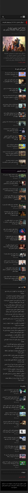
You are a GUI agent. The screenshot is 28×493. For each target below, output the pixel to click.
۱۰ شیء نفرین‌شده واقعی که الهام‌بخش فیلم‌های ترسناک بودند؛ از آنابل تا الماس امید (10, 246)
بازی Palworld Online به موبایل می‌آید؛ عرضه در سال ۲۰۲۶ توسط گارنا (11, 414)
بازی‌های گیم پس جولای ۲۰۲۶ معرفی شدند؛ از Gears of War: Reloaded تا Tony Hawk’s (10, 463)
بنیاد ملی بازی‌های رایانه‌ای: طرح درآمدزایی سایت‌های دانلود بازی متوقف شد (11, 114)
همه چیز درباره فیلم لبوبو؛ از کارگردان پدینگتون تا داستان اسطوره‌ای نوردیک (12, 238)
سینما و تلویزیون (17, 33)
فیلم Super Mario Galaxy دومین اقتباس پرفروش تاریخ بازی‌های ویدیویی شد (11, 278)
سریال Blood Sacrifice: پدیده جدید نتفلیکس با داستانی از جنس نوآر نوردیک (10, 97)
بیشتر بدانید (22, 62)
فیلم (12, 33)
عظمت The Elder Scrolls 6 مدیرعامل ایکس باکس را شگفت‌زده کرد (10, 162)
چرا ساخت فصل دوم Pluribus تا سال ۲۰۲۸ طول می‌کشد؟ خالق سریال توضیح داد (11, 213)
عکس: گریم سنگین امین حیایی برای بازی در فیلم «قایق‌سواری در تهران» (10, 81)
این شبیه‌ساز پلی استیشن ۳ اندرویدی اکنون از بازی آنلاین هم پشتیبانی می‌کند (11, 398)
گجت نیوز (21, 287)
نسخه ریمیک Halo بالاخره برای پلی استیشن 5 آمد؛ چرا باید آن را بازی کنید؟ (11, 423)
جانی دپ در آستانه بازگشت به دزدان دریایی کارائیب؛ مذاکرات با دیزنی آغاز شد (11, 222)
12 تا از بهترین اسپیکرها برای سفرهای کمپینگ (13, 328)
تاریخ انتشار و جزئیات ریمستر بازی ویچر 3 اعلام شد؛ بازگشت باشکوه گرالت (10, 106)
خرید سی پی (22, 477)
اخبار (23, 33)
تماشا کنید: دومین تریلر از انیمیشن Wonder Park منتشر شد (14, 29)
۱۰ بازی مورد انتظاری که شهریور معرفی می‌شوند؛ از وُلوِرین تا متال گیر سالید (11, 137)
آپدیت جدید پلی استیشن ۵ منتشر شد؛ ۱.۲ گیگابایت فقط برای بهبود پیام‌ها (11, 439)
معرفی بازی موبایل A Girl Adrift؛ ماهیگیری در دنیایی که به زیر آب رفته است (11, 447)
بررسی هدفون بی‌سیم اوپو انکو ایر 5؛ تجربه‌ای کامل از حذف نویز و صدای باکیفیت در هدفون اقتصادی (13, 346)
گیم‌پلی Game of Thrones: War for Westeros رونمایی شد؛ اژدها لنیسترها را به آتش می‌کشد (10, 153)
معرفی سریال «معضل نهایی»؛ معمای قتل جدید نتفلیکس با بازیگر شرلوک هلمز (10, 269)
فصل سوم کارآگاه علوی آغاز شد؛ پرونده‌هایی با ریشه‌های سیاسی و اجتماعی (11, 197)
